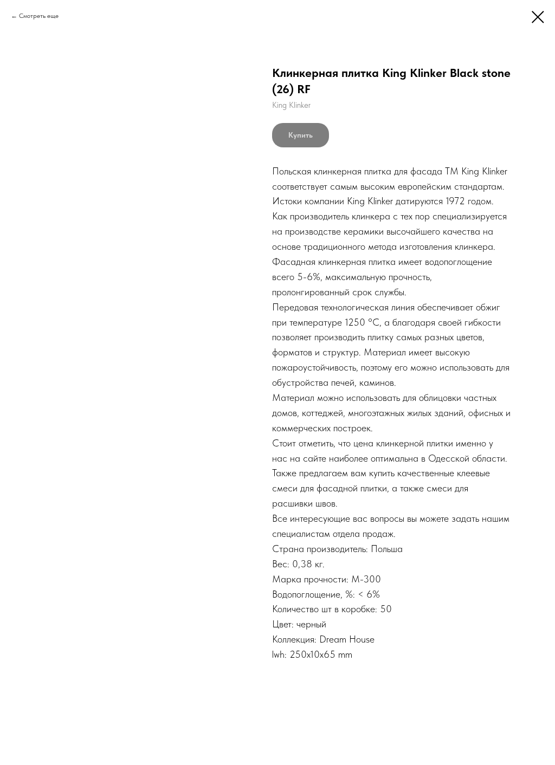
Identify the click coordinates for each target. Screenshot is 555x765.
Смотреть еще (39, 16)
